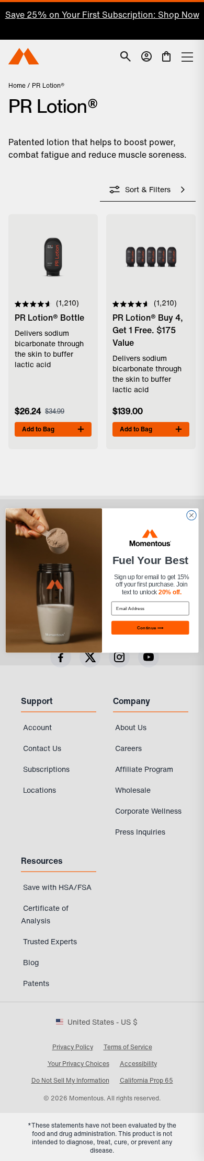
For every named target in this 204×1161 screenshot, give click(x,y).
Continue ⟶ (150, 627)
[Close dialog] (191, 515)
